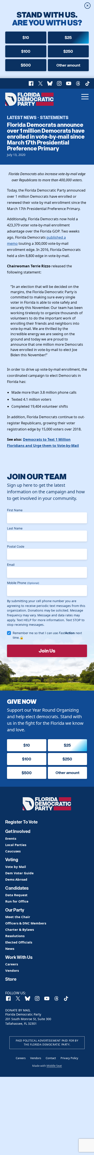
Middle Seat (54, 1066)
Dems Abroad (16, 879)
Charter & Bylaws (19, 930)
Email (10, 564)
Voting (11, 859)
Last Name (15, 528)
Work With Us (19, 957)
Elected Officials (18, 942)
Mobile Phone (23, 583)
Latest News (22, 117)
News (9, 949)
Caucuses (13, 851)
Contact (51, 1058)
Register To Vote (21, 822)
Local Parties (15, 845)
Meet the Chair (17, 917)
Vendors (12, 970)
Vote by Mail (15, 867)
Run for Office (16, 901)
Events (10, 838)
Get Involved (17, 831)
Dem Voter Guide (19, 873)
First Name (15, 510)
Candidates (17, 888)
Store (10, 979)
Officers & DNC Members (25, 923)
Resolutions (14, 936)
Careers (11, 964)
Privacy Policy (69, 1058)
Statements (54, 117)
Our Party (14, 910)
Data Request (16, 895)
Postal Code (15, 546)
